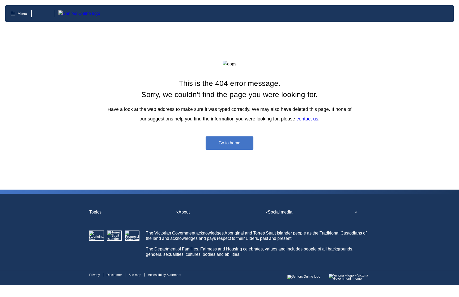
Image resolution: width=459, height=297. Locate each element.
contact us (307, 119)
